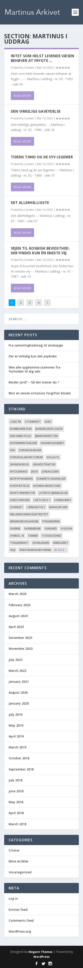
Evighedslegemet (52, 443)
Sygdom (66, 528)
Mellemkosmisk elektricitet (29, 514)
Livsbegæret (62, 500)
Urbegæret (60, 543)
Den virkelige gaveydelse (36, 111)
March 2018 (17, 824)
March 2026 (17, 594)
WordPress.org (20, 931)
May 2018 (16, 802)
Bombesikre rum (21, 429)
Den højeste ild (20, 436)
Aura (47, 422)
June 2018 (16, 791)
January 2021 (19, 681)
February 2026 (19, 605)
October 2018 (19, 758)
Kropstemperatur (22, 493)
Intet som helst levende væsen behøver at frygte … (42, 58)
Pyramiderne (51, 521)
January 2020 (19, 703)
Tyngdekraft (19, 543)
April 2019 (16, 736)
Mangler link (58, 507)
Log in (13, 898)
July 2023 (15, 660)
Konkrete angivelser (51, 479)
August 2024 (18, 616)
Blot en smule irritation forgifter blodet (40, 393)
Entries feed (18, 909)
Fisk (12, 450)
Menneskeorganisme (24, 521)
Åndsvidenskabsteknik (35, 550)
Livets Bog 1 (42, 500)
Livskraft (16, 507)
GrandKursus (19, 464)
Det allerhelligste (30, 202)
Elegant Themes (40, 952)
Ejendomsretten (46, 436)
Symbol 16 (17, 536)
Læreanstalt (36, 507)
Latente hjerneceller (53, 493)
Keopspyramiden (21, 479)
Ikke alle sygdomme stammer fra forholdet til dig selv (34, 369)
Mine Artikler (19, 861)
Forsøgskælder (30, 450)
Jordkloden (50, 471)
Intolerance (18, 471)
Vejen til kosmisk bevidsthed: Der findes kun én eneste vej (40, 250)
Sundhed (50, 528)
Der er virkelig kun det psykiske (33, 356)
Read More (22, 96)
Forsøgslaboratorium (26, 457)
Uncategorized (20, 872)
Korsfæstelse (19, 486)
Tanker (33, 536)
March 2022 (17, 670)
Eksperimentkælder (23, 443)
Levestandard (20, 500)
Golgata (52, 457)
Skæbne (15, 528)
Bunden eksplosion (49, 429)
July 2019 (15, 714)
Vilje (12, 550)
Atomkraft (33, 422)
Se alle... (60, 550)
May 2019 (16, 725)
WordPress (41, 957)
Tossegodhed (51, 536)
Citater (14, 850)
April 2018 (16, 813)
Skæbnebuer (32, 528)
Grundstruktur (44, 464)
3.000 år (15, 422)
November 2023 (21, 648)
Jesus (34, 471)
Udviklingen (40, 543)
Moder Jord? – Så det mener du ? (34, 382)
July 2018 (15, 780)
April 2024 (16, 627)
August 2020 (18, 692)
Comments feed (21, 920)
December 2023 (20, 638)
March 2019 (17, 747)
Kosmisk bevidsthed (47, 486)
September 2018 (21, 769)
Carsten (29, 67)
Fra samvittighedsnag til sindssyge (36, 345)
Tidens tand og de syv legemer (42, 157)
